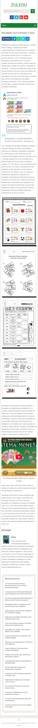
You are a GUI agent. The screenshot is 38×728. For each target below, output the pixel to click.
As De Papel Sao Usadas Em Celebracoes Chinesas (15, 668)
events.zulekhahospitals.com (10, 723)
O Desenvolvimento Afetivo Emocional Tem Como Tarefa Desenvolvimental (15, 585)
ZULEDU (19, 5)
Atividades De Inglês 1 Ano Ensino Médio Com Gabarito (17, 630)
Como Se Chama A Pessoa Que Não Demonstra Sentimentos (18, 624)
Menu (4, 25)
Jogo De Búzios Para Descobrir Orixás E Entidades (16, 649)
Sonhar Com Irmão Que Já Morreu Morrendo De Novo (17, 656)
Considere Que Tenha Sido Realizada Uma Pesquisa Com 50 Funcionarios (18, 593)
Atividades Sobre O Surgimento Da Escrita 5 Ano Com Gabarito (17, 605)
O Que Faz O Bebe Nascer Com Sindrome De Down (16, 693)
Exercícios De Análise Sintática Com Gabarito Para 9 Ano (18, 618)
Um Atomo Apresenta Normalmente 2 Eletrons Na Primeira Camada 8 (19, 599)
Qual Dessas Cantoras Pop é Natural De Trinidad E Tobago (18, 612)
